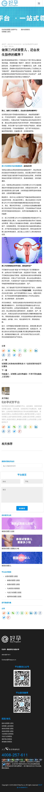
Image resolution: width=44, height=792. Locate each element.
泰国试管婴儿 (6, 565)
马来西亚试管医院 (13, 588)
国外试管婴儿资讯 (7, 723)
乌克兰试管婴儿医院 (14, 592)
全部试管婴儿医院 (11, 576)
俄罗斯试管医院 (7, 739)
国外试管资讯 (25, 29)
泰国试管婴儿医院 (13, 580)
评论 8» (11, 46)
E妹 (5, 46)
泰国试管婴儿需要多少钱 (10, 548)
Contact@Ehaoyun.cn (9, 660)
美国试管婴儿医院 (13, 584)
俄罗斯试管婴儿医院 (14, 596)
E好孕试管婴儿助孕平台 (9, 29)
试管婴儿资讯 (6, 32)
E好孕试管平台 (30, 44)
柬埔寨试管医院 (7, 742)
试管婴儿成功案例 (7, 726)
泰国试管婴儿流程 (8, 531)
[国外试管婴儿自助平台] (10, 3)
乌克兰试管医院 (7, 736)
